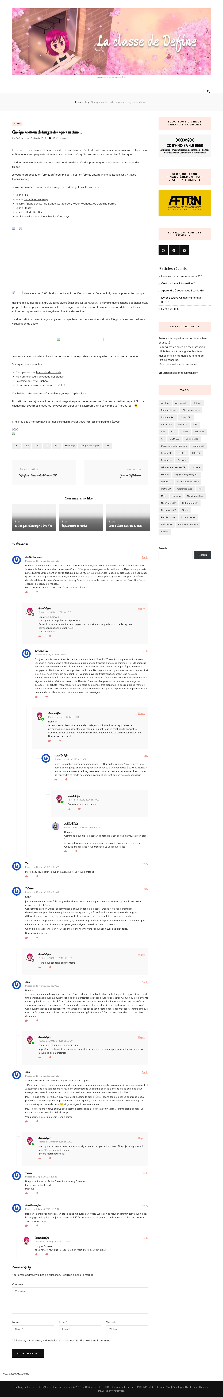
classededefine (45, 608)
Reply (145, 557)
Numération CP (168, 503)
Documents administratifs (174, 446)
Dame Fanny (52, 393)
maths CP (166, 488)
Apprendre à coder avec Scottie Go (182, 291)
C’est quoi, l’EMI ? (171, 309)
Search (163, 548)
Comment (18, 1284)
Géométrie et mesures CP (173, 467)
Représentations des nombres (74, 526)
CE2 (27, 445)
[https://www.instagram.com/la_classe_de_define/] (163, 250)
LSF (107, 445)
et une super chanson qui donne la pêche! (40, 385)
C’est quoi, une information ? (178, 283)
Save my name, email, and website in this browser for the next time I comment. (63, 1340)
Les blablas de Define (188, 481)
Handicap (70, 445)
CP (47, 445)
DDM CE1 (174, 438)
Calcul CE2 (166, 424)
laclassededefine (42, 1238)
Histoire (165, 474)
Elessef (28, 208)
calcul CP (182, 424)
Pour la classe (168, 517)
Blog (17, 123)
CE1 (17, 445)
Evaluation (166, 460)
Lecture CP (166, 481)
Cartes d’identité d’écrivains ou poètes (125, 526)
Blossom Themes (198, 1387)
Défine (19, 138)
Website (111, 1322)
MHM (163, 496)
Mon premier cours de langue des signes (40, 376)
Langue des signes (90, 445)
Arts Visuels (181, 403)
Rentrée (164, 531)
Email (63, 1322)
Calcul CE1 (186, 417)
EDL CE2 (196, 453)
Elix (26, 195)
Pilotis (185, 510)
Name (16, 1322)
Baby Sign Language (36, 199)
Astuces (198, 403)
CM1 (37, 445)
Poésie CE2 (166, 524)
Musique (176, 496)
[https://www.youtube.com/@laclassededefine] (184, 250)
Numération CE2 (195, 496)
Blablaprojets (168, 417)
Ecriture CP (166, 453)
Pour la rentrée (188, 517)
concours (199, 431)
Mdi (200, 488)
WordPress (118, 1390)
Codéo (185, 431)
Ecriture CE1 (199, 446)
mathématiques (184, 488)
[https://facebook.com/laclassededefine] (174, 250)
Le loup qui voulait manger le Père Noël (33, 526)
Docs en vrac (192, 438)
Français (182, 460)
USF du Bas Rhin (33, 212)
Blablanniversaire (191, 410)
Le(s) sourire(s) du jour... (187, 474)
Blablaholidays (168, 410)
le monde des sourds (48, 372)
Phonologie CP (168, 510)
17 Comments (60, 138)
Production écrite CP (188, 524)
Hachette (196, 467)
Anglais (165, 403)
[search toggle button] (208, 91)
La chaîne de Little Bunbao (32, 381)
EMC (57, 445)
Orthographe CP (190, 503)
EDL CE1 (182, 453)
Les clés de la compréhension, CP (181, 276)
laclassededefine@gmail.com (180, 373)
